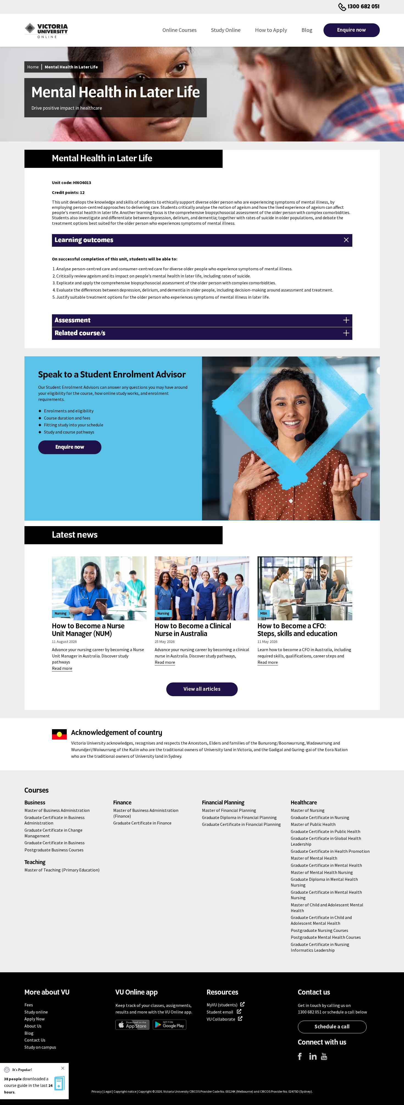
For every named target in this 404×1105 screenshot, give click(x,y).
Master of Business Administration (57, 810)
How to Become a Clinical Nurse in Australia (193, 630)
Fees (28, 1004)
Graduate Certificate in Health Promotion (330, 851)
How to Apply (271, 29)
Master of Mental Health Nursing (322, 872)
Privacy (97, 1091)
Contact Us (34, 1040)
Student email (220, 1012)
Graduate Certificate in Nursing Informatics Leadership (320, 947)
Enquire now (351, 30)
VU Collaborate (221, 1019)
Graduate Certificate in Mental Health (326, 865)
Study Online (225, 29)
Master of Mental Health (314, 858)
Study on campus (40, 1047)
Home (33, 67)
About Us (32, 1026)
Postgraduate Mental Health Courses (326, 937)
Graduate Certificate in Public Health (325, 831)
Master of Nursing (308, 810)
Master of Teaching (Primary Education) (61, 870)
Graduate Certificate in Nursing (320, 817)
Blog (306, 29)
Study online (36, 1012)
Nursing (60, 614)
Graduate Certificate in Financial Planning (241, 824)
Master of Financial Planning (229, 810)
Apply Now (34, 1018)
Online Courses (179, 29)
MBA (263, 614)
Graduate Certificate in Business (54, 842)
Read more (62, 668)
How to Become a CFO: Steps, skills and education (297, 630)
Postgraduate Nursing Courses (319, 930)
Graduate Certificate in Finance (142, 823)
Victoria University (176, 1091)
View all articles (202, 689)
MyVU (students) (222, 1004)
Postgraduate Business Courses (54, 850)
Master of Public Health (313, 824)
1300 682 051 (364, 7)
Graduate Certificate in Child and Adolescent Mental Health (321, 920)
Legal (108, 1091)
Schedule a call (332, 1027)
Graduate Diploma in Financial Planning (239, 817)
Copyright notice (125, 1091)
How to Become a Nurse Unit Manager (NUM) (88, 630)
